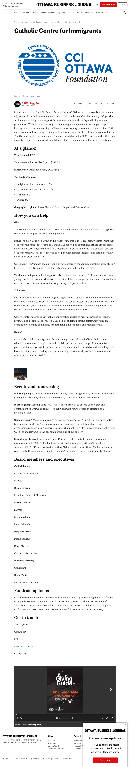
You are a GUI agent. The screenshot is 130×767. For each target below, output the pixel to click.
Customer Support (80, 749)
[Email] (95, 103)
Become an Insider (80, 741)
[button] (124, 12)
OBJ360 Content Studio (32, 103)
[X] (107, 103)
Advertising (52, 743)
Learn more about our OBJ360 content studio (65, 22)
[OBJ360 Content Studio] (18, 104)
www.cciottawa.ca (23, 646)
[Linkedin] (113, 103)
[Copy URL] (89, 103)
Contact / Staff (53, 746)
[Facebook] (101, 103)
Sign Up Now (105, 760)
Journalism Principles (56, 749)
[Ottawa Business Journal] (65, 5)
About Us (51, 741)
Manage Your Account (82, 743)
